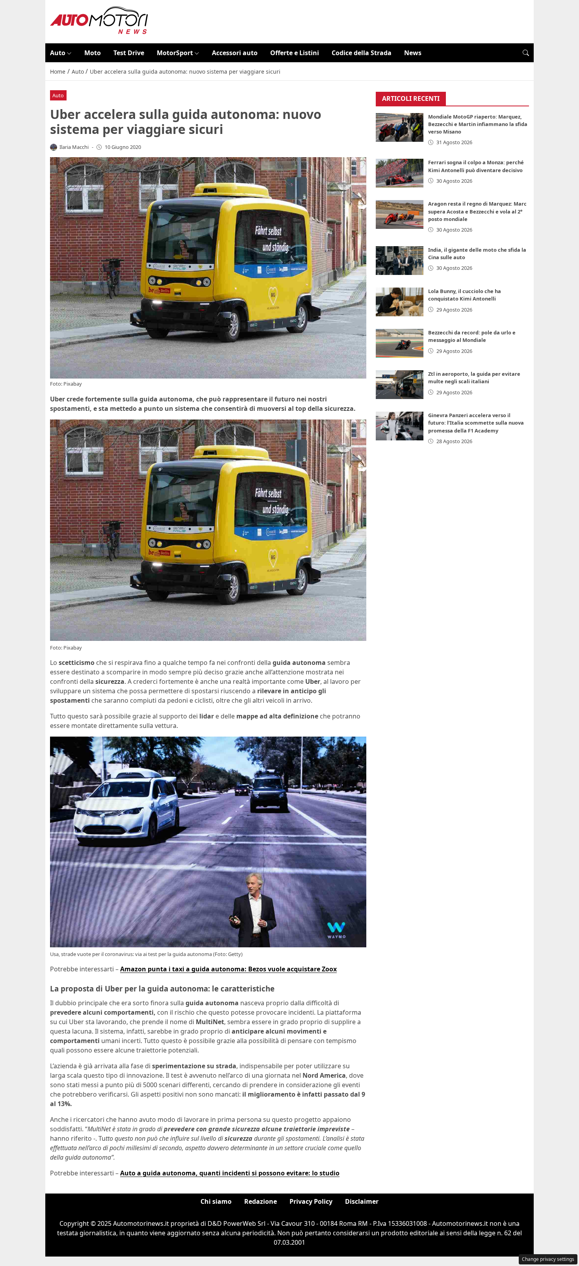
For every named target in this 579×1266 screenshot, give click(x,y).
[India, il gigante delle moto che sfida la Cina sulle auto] (400, 260)
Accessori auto (235, 52)
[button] (526, 53)
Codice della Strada (362, 52)
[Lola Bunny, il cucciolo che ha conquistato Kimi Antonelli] (400, 302)
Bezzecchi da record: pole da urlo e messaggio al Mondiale (472, 336)
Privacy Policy (311, 1201)
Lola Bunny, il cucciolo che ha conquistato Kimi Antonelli (464, 295)
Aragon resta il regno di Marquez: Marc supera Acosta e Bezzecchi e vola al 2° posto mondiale (477, 211)
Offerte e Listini (294, 52)
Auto (57, 52)
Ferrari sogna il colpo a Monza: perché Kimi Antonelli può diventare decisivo (476, 166)
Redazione (260, 1201)
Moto (92, 52)
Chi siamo (216, 1201)
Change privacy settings (548, 1259)
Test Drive (128, 52)
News (412, 52)
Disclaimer (362, 1201)
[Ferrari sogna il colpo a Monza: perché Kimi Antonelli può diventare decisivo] (400, 173)
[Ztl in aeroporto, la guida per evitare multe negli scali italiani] (400, 384)
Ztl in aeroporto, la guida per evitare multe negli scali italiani (474, 377)
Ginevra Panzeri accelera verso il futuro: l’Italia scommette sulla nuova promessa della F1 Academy (476, 423)
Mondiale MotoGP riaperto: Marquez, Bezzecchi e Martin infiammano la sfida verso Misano (477, 124)
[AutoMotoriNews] (99, 21)
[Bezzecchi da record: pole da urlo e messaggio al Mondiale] (400, 343)
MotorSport (175, 52)
